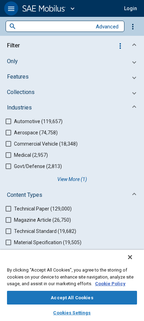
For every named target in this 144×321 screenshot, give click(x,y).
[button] (11, 8)
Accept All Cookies (72, 297)
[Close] (130, 257)
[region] (72, 285)
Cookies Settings (72, 312)
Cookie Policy (110, 283)
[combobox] (54, 26)
